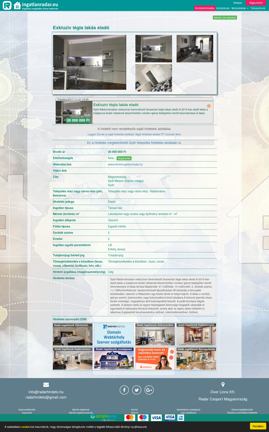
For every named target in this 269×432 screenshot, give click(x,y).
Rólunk (134, 412)
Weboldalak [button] (239, 8)
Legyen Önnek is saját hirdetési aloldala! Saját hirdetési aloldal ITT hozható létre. (134, 134)
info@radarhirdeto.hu (46, 391)
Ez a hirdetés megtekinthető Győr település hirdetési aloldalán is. (134, 142)
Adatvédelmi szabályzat (188, 409)
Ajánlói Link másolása (225, 17)
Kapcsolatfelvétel (27, 409)
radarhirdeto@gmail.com (46, 397)
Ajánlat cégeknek (80, 409)
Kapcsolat (27, 412)
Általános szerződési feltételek (242, 412)
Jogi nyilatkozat (188, 412)
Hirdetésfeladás (204, 8)
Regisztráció (256, 2)
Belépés (237, 2)
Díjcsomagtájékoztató (242, 409)
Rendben (258, 426)
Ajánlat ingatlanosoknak (81, 412)
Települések (257, 8)
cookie (25, 427)
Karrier (134, 409)
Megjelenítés (124, 158)
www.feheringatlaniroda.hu (125, 164)
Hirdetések (223, 8)
